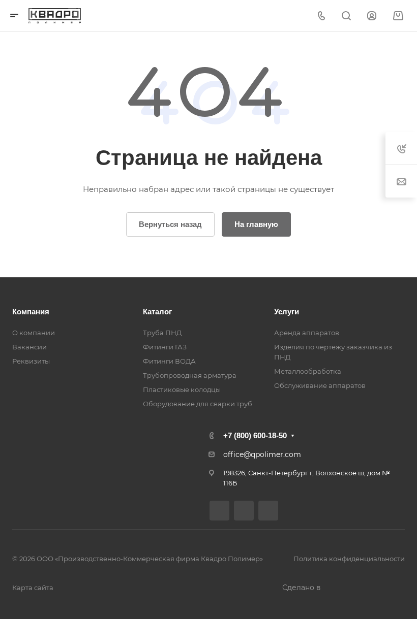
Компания (30, 311)
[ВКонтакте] (219, 510)
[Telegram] (244, 510)
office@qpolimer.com (262, 454)
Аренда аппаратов (306, 333)
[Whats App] (268, 510)
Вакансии (29, 347)
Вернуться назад (170, 224)
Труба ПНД (162, 333)
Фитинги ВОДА (169, 361)
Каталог (157, 311)
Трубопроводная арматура (189, 375)
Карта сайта (32, 587)
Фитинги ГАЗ (165, 347)
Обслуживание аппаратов (320, 385)
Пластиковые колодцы (182, 389)
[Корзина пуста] (398, 16)
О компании (33, 333)
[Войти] (371, 16)
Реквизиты (31, 361)
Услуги (286, 311)
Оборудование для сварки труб (197, 404)
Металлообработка (307, 371)
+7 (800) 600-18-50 (255, 435)
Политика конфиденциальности (349, 559)
